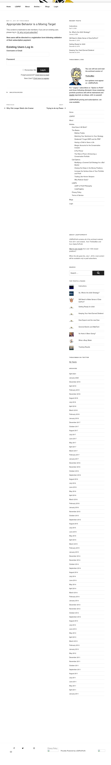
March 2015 (73, 544)
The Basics (75, 130)
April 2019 (72, 386)
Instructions (73, 26)
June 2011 (73, 681)
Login (56, 6)
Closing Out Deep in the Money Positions (88, 168)
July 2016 (72, 483)
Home (9, 6)
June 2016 (73, 487)
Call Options (76, 160)
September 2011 (75, 669)
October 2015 (74, 515)
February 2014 (74, 596)
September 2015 (75, 520)
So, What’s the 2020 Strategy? (79, 32)
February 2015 (74, 548)
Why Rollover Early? (81, 180)
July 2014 (72, 576)
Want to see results (75, 249)
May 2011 (72, 686)
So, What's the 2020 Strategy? (89, 293)
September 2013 (75, 617)
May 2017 (72, 442)
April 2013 (72, 637)
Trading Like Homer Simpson (84, 176)
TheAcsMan (24, 21)
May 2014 (72, 584)
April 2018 (72, 406)
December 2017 (74, 422)
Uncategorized (16, 92)
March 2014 (73, 592)
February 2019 (74, 390)
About (27, 6)
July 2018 (72, 402)
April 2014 (72, 588)
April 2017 (72, 447)
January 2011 (74, 694)
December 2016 (74, 463)
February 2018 (74, 414)
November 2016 (74, 467)
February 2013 (74, 645)
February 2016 (74, 503)
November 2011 (74, 661)
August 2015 (73, 524)
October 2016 (74, 471)
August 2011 (73, 673)
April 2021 (72, 374)
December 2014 (74, 556)
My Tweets (73, 362)
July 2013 (72, 625)
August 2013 (73, 621)
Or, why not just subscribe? (27, 32)
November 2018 (74, 394)
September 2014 (75, 568)
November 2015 (74, 511)
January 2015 (74, 552)
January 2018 (74, 418)
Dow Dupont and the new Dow (89, 320)
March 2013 (73, 641)
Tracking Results (84, 347)
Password (11, 59)
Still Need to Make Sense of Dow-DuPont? (83, 38)
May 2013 (72, 633)
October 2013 (74, 613)
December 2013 (74, 605)
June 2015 (73, 532)
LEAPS (74, 183)
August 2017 (73, 430)
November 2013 (74, 609)
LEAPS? (18, 6)
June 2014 (73, 580)
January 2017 (74, 459)
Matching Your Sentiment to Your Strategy (88, 136)
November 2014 (74, 560)
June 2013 (73, 629)
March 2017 (73, 451)
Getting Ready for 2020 (77, 44)
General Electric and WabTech (89, 327)
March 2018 (73, 410)
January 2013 (74, 649)
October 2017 (74, 426)
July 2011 (72, 677)
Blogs (47, 6)
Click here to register (41, 78)
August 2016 (73, 479)
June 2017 (73, 438)
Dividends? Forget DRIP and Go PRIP (87, 139)
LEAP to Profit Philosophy (83, 186)
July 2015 (72, 528)
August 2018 (73, 398)
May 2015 (72, 536)
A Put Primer (78, 151)
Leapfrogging (79, 189)
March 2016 (73, 499)
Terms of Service (77, 195)
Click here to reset (42, 75)
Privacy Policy (76, 192)
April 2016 (72, 495)
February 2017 (74, 455)
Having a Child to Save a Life (84, 142)
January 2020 (74, 378)
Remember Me (30, 70)
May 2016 (72, 491)
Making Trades (79, 133)
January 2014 (74, 600)
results (71, 95)
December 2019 (74, 382)
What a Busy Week (85, 340)
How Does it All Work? (79, 127)
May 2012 (72, 653)
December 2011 (74, 657)
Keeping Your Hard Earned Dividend (81, 50)
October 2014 (74, 564)
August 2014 (73, 572)
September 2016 (75, 475)
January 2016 (74, 507)
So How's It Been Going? (87, 333)
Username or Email (14, 51)
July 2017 (72, 434)
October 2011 (74, 665)
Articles (37, 6)
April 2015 (72, 540)
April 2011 (72, 690)
